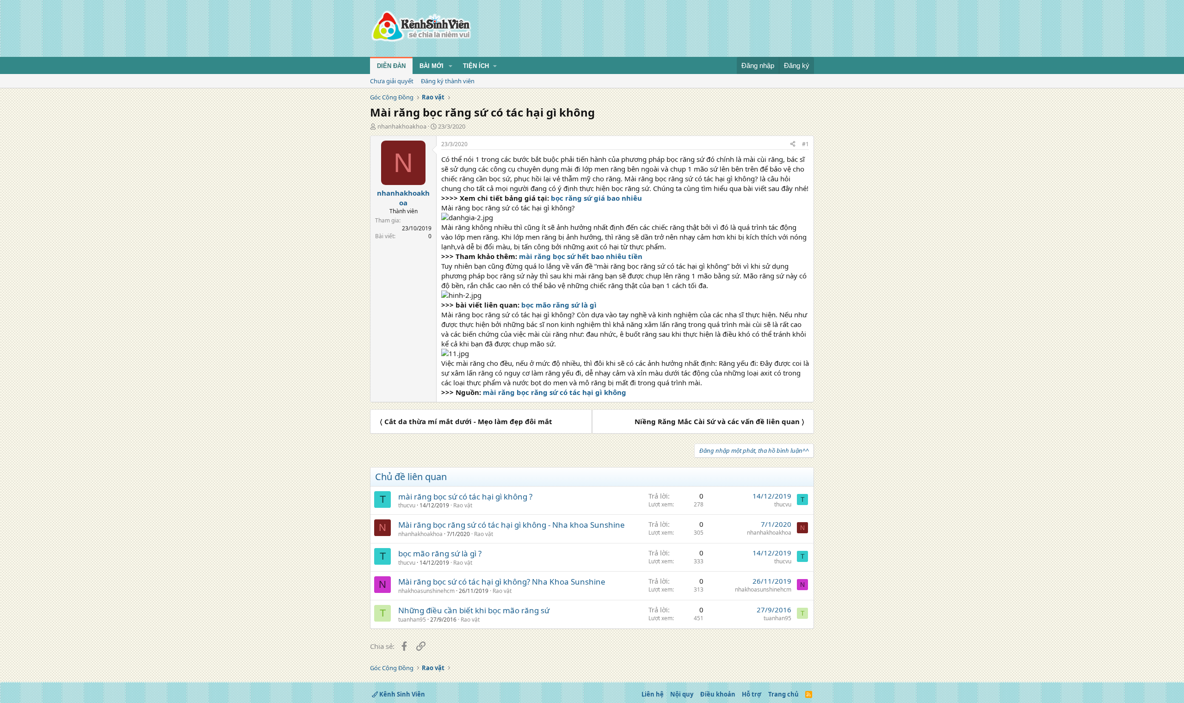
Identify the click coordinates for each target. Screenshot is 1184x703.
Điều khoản (717, 694)
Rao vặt (462, 505)
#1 (805, 144)
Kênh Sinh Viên (401, 694)
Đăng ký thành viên (448, 81)
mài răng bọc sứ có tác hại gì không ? (465, 496)
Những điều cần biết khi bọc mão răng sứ (473, 610)
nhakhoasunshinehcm (426, 591)
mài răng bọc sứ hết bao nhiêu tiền (580, 256)
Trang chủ (783, 694)
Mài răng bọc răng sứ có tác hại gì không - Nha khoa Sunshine (511, 524)
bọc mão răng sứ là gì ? (439, 553)
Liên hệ (652, 694)
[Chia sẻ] (793, 144)
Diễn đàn (391, 65)
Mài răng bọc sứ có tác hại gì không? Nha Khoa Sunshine (501, 581)
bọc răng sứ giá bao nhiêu (596, 198)
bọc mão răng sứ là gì (559, 304)
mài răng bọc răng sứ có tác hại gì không (554, 392)
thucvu (406, 505)
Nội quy (681, 694)
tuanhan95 (412, 619)
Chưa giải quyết (391, 81)
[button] (450, 66)
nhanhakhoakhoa (401, 126)
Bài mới (431, 65)
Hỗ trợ (751, 694)
